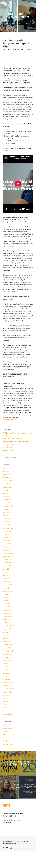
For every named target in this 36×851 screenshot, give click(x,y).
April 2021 (6, 604)
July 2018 (6, 695)
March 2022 (7, 581)
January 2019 (7, 679)
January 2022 (7, 588)
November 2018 (8, 682)
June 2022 (6, 572)
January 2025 (7, 503)
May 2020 (6, 638)
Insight (5, 731)
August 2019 (7, 660)
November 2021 (8, 591)
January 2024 (7, 525)
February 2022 (7, 585)
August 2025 (7, 487)
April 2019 (6, 673)
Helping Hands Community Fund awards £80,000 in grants (15, 446)
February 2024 (7, 522)
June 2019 (6, 667)
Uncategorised (7, 744)
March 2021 (7, 607)
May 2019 (6, 670)
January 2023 (7, 550)
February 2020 (7, 645)
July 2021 (6, 597)
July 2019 (6, 663)
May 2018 (6, 701)
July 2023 (6, 534)
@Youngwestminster (9, 419)
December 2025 (8, 481)
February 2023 (7, 547)
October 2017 (7, 714)
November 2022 (8, 556)
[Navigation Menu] (33, 3)
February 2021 (7, 610)
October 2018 (7, 685)
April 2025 (6, 496)
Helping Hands (7, 728)
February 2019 (7, 676)
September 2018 (8, 689)
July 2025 (6, 490)
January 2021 (7, 613)
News (28, 24)
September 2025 (8, 484)
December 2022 (8, 553)
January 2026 (7, 477)
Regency (25, 843)
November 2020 (8, 619)
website (11, 151)
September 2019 (8, 657)
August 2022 (7, 566)
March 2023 (7, 544)
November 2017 (8, 711)
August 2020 (7, 629)
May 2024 (6, 512)
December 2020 (8, 616)
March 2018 (7, 708)
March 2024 (7, 518)
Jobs (4, 735)
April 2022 (6, 578)
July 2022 (6, 569)
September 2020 (8, 626)
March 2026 (7, 474)
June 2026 (6, 468)
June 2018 (6, 698)
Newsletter (6, 741)
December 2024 (8, 506)
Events (5, 725)
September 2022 (8, 563)
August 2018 (7, 692)
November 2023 (8, 528)
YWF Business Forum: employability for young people (17, 434)
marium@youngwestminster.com (13, 379)
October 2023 (7, 531)
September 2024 (8, 509)
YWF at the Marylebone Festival (13, 438)
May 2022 (6, 575)
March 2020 (7, 641)
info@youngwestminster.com (12, 820)
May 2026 (6, 471)
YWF (6, 24)
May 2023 (6, 537)
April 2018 (6, 704)
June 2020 (6, 635)
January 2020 (7, 648)
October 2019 (7, 654)
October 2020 (7, 622)
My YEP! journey (8, 450)
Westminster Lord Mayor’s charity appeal (16, 442)
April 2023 (6, 540)
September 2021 (8, 594)
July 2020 (6, 632)
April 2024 (6, 515)
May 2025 (6, 493)
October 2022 (7, 559)
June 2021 (6, 600)
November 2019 (8, 651)
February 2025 (7, 499)
